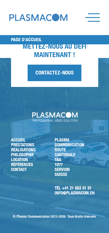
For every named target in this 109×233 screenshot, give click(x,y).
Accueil (18, 139)
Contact (19, 169)
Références (22, 164)
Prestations (22, 144)
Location (19, 159)
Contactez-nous (54, 73)
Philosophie (22, 154)
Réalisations (23, 149)
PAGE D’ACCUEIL (26, 39)
